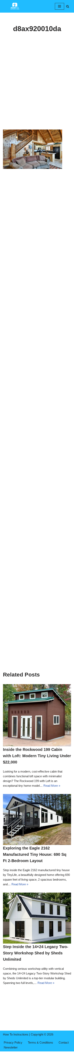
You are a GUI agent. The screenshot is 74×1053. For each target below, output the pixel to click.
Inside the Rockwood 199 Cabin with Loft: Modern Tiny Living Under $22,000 (37, 755)
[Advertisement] (37, 91)
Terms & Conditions (40, 1042)
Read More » (51, 785)
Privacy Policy (13, 1042)
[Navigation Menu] (59, 6)
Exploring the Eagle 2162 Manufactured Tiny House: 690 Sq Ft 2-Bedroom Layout (34, 854)
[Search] (67, 6)
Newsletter (11, 1047)
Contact (64, 1042)
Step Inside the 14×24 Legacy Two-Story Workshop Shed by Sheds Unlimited (35, 953)
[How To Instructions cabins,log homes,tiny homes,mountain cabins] (15, 6)
